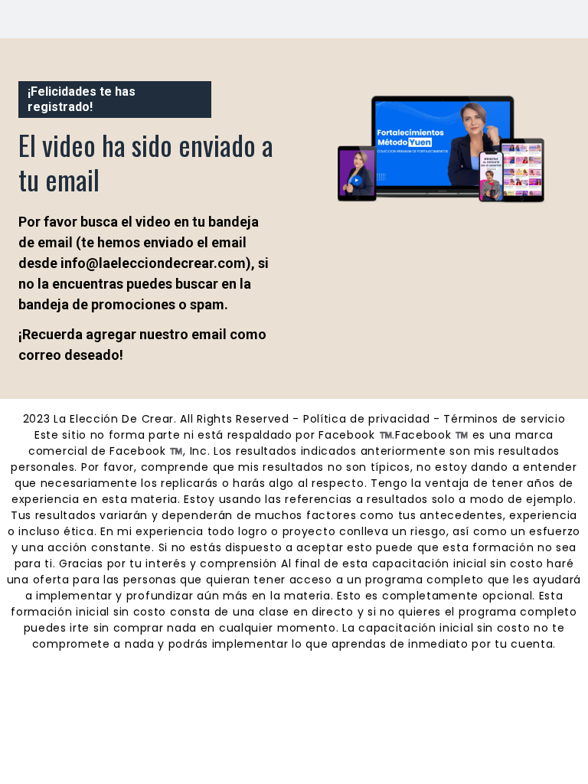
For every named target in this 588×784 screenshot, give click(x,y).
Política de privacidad (366, 418)
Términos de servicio (504, 418)
